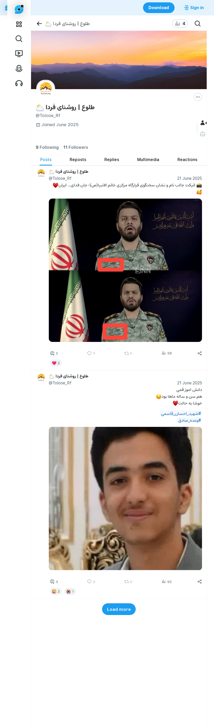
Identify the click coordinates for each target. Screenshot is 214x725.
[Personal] (203, 134)
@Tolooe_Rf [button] (60, 178)
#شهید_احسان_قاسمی (181, 413)
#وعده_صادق (189, 420)
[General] (203, 123)
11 (75, 147)
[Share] (199, 353)
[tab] (46, 159)
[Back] (39, 23)
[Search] (198, 23)
